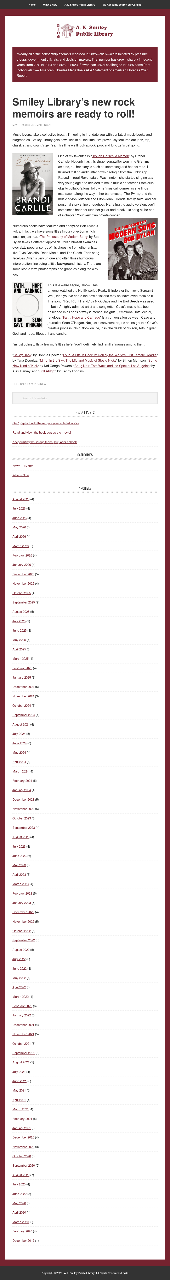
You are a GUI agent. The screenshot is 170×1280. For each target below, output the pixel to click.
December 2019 (23, 1240)
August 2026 (20, 499)
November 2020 (23, 1146)
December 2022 (23, 912)
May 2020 (19, 1203)
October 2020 (21, 1156)
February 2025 (22, 668)
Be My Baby (22, 355)
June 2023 (19, 855)
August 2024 (20, 724)
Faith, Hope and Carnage (81, 317)
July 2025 (19, 621)
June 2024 (19, 743)
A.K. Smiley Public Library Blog (85, 31)
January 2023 (21, 902)
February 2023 (22, 893)
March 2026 (20, 546)
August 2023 (20, 837)
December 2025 (23, 574)
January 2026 (21, 564)
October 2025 (21, 593)
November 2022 (23, 921)
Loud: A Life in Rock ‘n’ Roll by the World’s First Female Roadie (110, 355)
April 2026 (19, 536)
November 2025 (23, 583)
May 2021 (19, 1090)
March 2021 (20, 1109)
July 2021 (19, 1071)
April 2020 (19, 1212)
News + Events (22, 465)
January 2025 (21, 677)
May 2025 (19, 639)
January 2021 (21, 1128)
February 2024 (22, 780)
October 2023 (21, 818)
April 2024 (19, 761)
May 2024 (19, 752)
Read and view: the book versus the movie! (41, 432)
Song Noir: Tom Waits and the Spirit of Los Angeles (111, 365)
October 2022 (21, 931)
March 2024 (20, 771)
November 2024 (23, 696)
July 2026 (19, 508)
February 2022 (22, 1006)
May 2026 (19, 527)
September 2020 (23, 1165)
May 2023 (19, 865)
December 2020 (23, 1137)
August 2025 (20, 611)
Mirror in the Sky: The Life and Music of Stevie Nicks (78, 360)
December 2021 (23, 1024)
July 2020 (19, 1184)
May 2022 (19, 977)
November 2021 (23, 1034)
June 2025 (19, 630)
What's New (38, 383)
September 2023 (23, 827)
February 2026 (22, 555)
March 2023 (20, 884)
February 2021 (22, 1118)
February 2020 (22, 1231)
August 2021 (20, 1062)
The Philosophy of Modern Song (63, 236)
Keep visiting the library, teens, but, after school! (44, 442)
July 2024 (19, 733)
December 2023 (23, 799)
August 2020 (20, 1175)
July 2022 (19, 959)
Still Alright (47, 371)
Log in (124, 1273)
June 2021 (19, 1081)
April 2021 (19, 1100)
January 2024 (21, 790)
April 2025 (19, 649)
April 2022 (19, 987)
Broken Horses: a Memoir (110, 156)
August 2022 (20, 949)
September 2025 (23, 602)
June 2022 (19, 968)
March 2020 (20, 1222)
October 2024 (21, 705)
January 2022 (21, 1015)
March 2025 (20, 658)
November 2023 (23, 808)
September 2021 (23, 1053)
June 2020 (19, 1193)
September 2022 (23, 940)
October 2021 (21, 1043)
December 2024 (23, 686)
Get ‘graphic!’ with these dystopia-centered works (45, 423)
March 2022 (20, 996)
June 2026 (19, 518)
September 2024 (23, 715)
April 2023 (19, 874)
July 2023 (19, 846)
